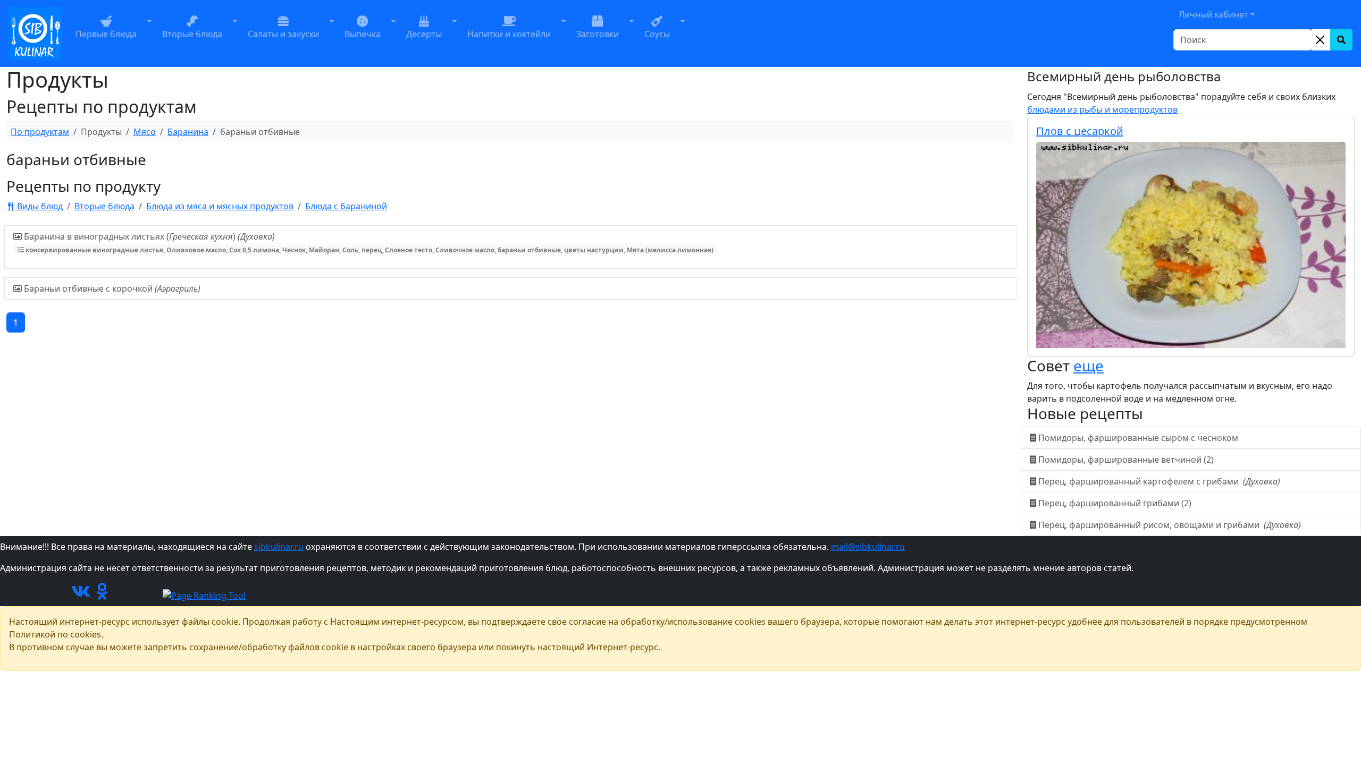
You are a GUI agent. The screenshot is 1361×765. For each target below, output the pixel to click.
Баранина (187, 132)
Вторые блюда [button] (192, 34)
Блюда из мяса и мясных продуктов (219, 206)
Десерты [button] (424, 34)
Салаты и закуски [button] (283, 34)
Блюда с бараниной (346, 206)
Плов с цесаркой (1079, 131)
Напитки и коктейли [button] (509, 34)
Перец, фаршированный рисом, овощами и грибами (1168, 525)
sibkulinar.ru (279, 546)
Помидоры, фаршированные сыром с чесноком (1138, 438)
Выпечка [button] (363, 34)
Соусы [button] (657, 34)
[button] (149, 33)
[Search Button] (1341, 39)
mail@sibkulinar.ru (868, 546)
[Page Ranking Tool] (204, 594)
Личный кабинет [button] (1213, 14)
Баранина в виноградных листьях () (367, 242)
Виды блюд (39, 206)
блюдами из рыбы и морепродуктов (1102, 109)
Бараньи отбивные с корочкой (111, 288)
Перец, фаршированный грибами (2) (1115, 503)
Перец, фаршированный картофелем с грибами (1158, 481)
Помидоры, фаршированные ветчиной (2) (1126, 459)
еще (1088, 365)
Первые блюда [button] (106, 34)
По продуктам (40, 132)
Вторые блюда (104, 206)
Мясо (144, 132)
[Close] (1320, 39)
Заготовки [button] (597, 34)
